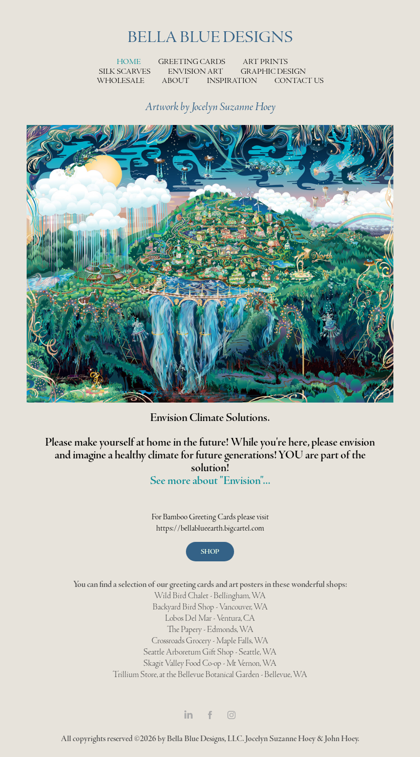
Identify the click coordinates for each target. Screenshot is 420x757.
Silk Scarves (125, 71)
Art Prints (265, 62)
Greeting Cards (191, 62)
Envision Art (195, 71)
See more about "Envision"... (210, 480)
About (176, 81)
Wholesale (120, 81)
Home (129, 62)
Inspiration (232, 81)
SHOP (210, 552)
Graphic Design (273, 71)
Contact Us (299, 81)
